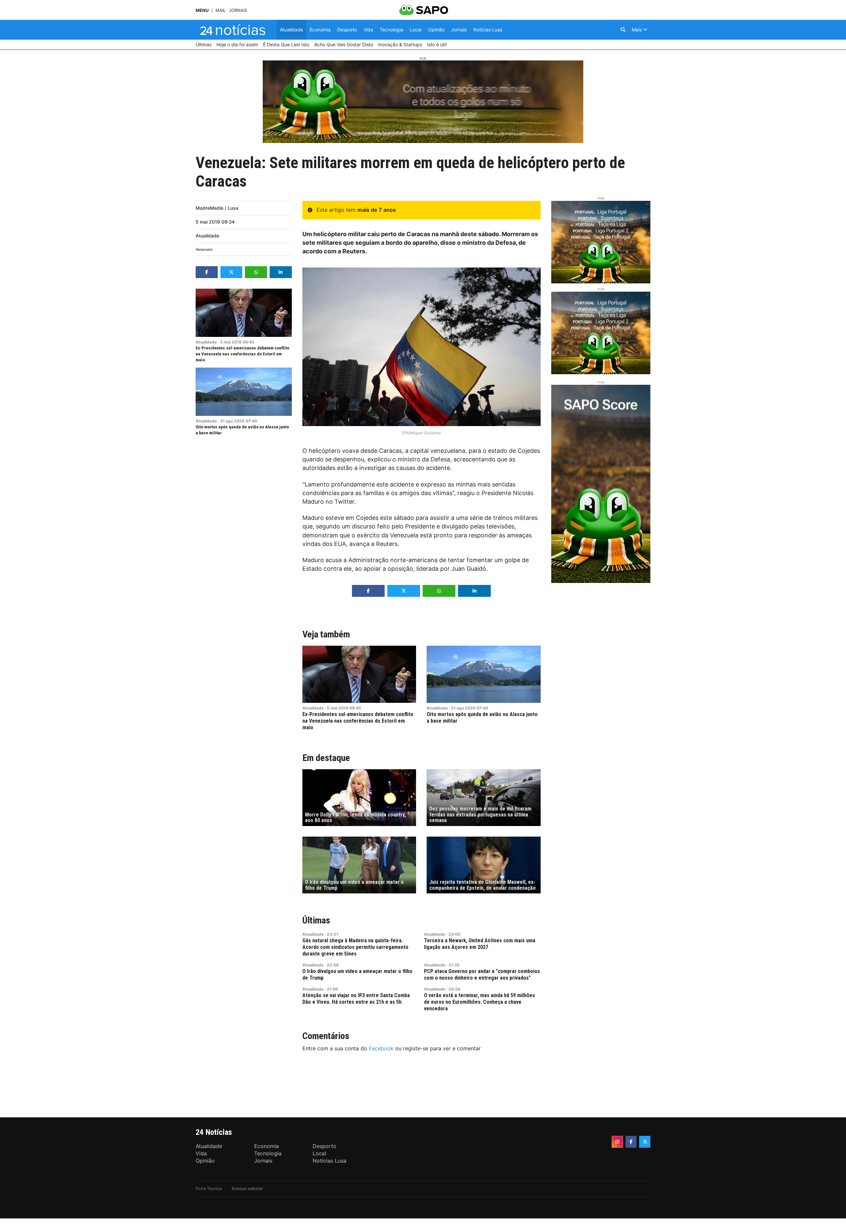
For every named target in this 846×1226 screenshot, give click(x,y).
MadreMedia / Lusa (217, 208)
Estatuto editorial (247, 1188)
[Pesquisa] (623, 30)
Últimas (316, 920)
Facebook (381, 1048)
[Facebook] (631, 1142)
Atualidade (207, 235)
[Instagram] (617, 1142)
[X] (644, 1142)
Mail (220, 10)
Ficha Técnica (209, 1188)
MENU (202, 10)
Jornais (238, 10)
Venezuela (204, 249)
